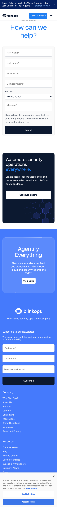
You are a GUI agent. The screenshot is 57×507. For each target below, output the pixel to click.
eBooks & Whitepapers (14, 463)
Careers (6, 410)
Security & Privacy (11, 431)
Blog (4, 451)
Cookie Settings (28, 494)
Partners (6, 406)
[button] (51, 16)
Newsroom (8, 427)
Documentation (10, 447)
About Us (7, 402)
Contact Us (8, 414)
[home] (10, 15)
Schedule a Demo (28, 194)
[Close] (54, 476)
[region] (28, 489)
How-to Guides (10, 455)
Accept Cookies (28, 502)
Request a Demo (38, 15)
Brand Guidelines (11, 423)
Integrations (8, 418)
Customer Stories (11, 459)
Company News (10, 468)
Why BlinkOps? (10, 398)
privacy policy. (31, 488)
